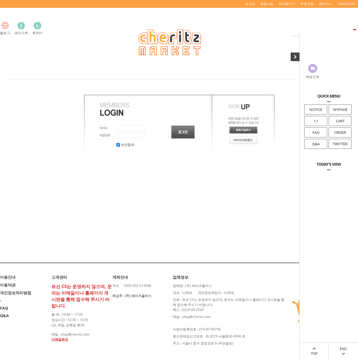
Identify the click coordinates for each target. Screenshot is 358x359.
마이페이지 (287, 3)
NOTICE (315, 109)
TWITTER (340, 143)
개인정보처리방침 (15, 292)
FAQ (315, 132)
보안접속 (127, 144)
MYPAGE (340, 109)
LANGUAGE (346, 3)
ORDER (340, 132)
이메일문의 (59, 339)
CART (340, 120)
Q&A (316, 143)
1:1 (316, 120)
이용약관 (8, 284)
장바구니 (325, 3)
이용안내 (8, 277)
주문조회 (307, 3)
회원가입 (267, 3)
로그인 (250, 3)
